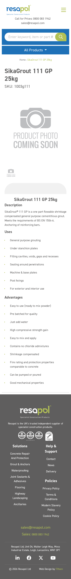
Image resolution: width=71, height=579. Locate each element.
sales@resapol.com (33, 23)
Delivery (51, 471)
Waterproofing (19, 470)
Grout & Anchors (20, 464)
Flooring (20, 487)
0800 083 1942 (42, 19)
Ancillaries (20, 504)
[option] (11, 173)
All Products (34, 50)
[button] (60, 37)
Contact (51, 459)
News (51, 465)
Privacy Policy (51, 488)
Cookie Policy (51, 516)
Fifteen (59, 569)
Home (22, 60)
